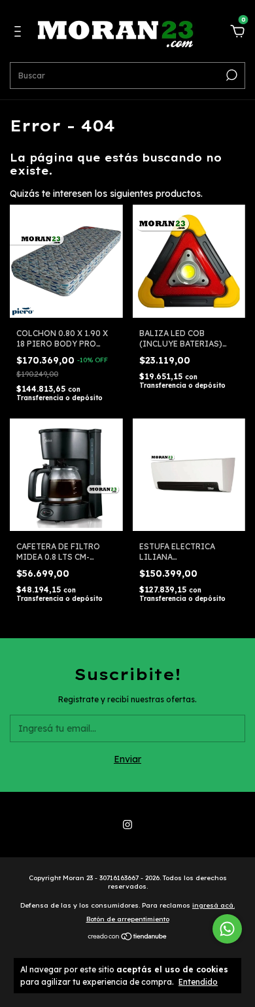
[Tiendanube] (128, 938)
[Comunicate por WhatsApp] (227, 929)
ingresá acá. (213, 905)
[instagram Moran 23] (127, 824)
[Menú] (20, 33)
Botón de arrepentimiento (127, 919)
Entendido (198, 982)
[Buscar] (230, 75)
